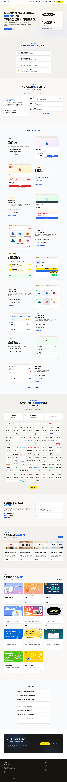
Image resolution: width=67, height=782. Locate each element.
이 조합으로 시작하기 (46, 113)
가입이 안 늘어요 (8, 102)
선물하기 (53, 155)
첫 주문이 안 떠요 (14, 102)
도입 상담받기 (36, 387)
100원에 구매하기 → (20, 185)
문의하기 (14, 29)
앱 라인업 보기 (29, 387)
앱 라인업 (49, 1)
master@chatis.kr (9, 773)
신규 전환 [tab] (25, 93)
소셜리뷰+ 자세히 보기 (11, 305)
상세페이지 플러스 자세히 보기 (12, 215)
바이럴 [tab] (37, 93)
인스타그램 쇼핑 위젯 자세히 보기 (39, 245)
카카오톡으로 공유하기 (51, 268)
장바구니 (41, 155)
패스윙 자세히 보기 (37, 381)
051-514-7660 (7, 771)
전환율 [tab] (29, 93)
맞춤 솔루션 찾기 (32, 1)
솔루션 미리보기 (44, 1)
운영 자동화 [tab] (41, 93)
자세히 (60, 98)
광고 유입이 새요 (20, 102)
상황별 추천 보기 (7, 29)
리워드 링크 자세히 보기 (38, 330)
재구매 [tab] (33, 93)
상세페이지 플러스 (36, 103)
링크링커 (34, 108)
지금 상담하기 (60, 1)
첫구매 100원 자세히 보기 (38, 184)
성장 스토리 (53, 1)
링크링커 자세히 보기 (11, 355)
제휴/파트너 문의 (6, 520)
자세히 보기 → (12, 266)
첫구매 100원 (35, 97)
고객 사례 (38, 1)
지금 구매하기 (47, 218)
